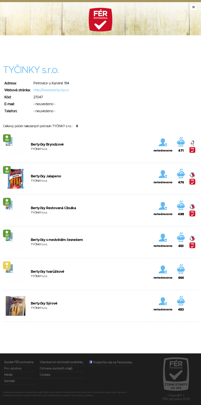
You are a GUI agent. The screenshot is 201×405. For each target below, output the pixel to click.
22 (7, 235)
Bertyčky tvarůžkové (47, 272)
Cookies (45, 374)
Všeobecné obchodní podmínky (61, 362)
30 (7, 140)
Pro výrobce (12, 368)
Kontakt (9, 381)
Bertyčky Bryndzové (47, 144)
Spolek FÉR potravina (18, 362)
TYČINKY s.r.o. (39, 149)
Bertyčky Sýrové (44, 303)
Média (8, 374)
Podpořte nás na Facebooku (112, 362)
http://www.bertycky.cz (51, 90)
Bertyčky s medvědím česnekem (57, 240)
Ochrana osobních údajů (56, 368)
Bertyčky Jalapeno (46, 176)
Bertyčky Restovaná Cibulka (53, 208)
